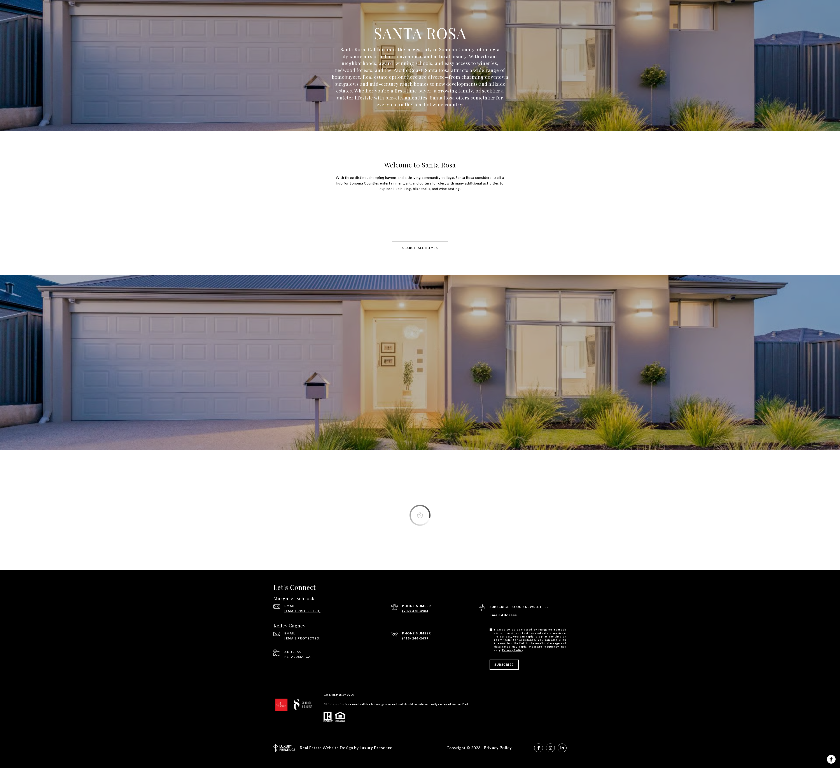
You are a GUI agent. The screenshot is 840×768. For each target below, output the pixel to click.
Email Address (503, 615)
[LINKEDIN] (562, 748)
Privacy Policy (512, 650)
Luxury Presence (376, 747)
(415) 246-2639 (415, 638)
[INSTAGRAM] (550, 748)
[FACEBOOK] (538, 748)
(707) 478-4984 (415, 611)
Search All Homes (420, 248)
